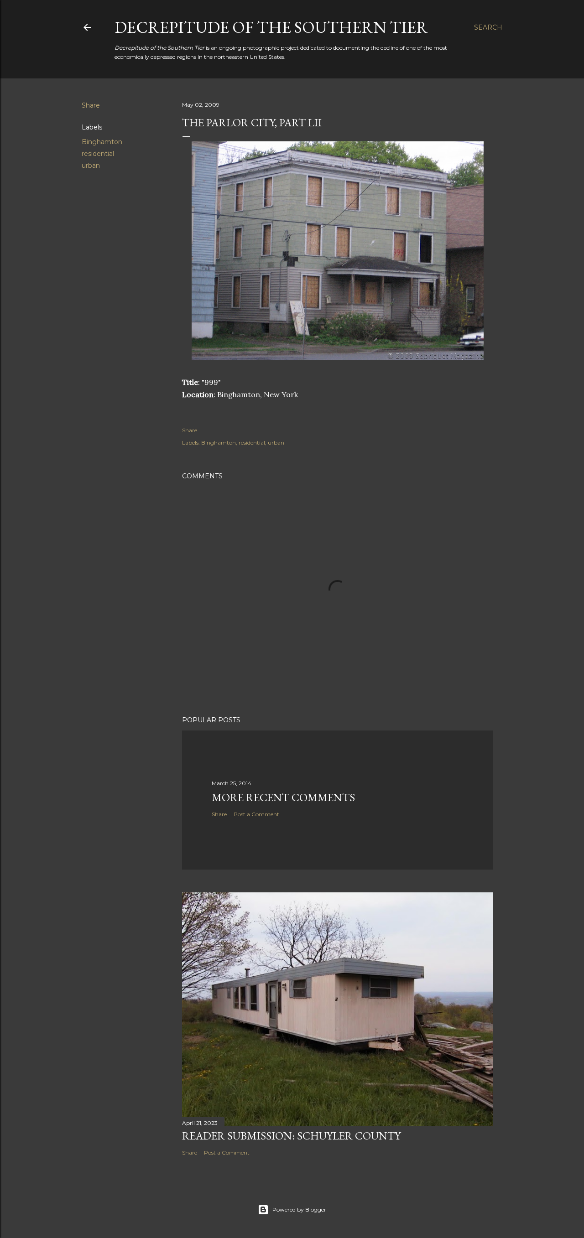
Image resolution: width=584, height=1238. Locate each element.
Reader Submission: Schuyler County (291, 1136)
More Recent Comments (283, 797)
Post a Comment (256, 814)
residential (98, 154)
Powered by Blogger (299, 1209)
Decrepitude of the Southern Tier (271, 27)
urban (91, 165)
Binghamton (102, 142)
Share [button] (91, 105)
